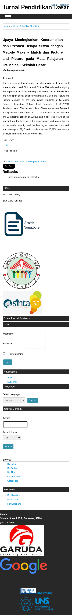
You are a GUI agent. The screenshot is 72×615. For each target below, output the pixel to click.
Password (8, 343)
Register (64, 5)
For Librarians (14, 503)
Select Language (11, 394)
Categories (12, 481)
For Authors (13, 499)
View (9, 377)
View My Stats (44, 592)
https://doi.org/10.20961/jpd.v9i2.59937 (27, 161)
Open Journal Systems (16, 318)
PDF (6, 145)
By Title (11, 472)
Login (54, 5)
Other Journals (14, 476)
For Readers (13, 495)
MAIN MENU (8, 16)
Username (8, 334)
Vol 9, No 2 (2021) (19, 26)
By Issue (11, 464)
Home (5, 26)
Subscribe (12, 382)
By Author (12, 468)
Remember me (16, 354)
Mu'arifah (34, 26)
